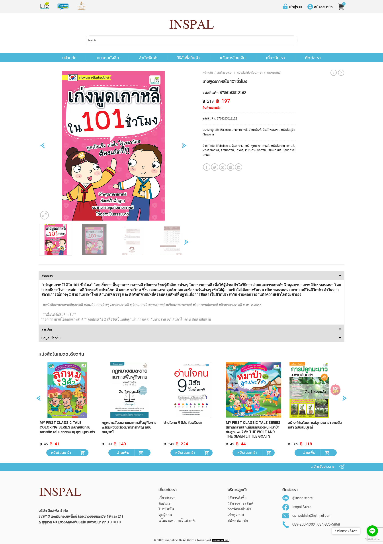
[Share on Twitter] (214, 167)
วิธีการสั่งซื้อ (237, 498)
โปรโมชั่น (166, 509)
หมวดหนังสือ (108, 58)
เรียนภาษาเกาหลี (255, 150)
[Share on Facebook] (206, 167)
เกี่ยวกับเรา (275, 58)
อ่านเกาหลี (227, 150)
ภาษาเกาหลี (274, 72)
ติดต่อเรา (313, 58)
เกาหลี (239, 150)
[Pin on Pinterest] (230, 167)
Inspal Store (301, 507)
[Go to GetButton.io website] (372, 539)
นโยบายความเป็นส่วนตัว (177, 520)
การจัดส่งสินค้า (239, 509)
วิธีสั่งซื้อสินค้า (188, 58)
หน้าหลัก (69, 58)
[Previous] (42, 147)
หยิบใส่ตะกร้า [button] (61, 452)
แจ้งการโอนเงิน (233, 58)
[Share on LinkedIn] (238, 167)
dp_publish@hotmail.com (311, 515)
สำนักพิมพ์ (148, 58)
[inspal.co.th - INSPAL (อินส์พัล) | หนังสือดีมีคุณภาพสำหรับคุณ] (191, 24)
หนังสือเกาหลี (211, 150)
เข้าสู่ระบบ (296, 7)
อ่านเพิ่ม (123, 452)
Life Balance (223, 129)
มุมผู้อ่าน (165, 515)
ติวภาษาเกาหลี (241, 145)
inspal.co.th (173, 540)
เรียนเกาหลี (274, 150)
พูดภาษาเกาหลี (260, 145)
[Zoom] (44, 215)
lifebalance (223, 145)
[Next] (184, 147)
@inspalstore (302, 498)
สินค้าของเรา (225, 72)
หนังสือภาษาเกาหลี (282, 145)
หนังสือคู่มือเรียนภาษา (250, 72)
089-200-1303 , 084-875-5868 (316, 524)
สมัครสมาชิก (323, 7)
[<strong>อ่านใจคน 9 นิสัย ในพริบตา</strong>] (191, 390)
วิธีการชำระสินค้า (242, 503)
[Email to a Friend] (222, 167)
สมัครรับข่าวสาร (322, 466)
